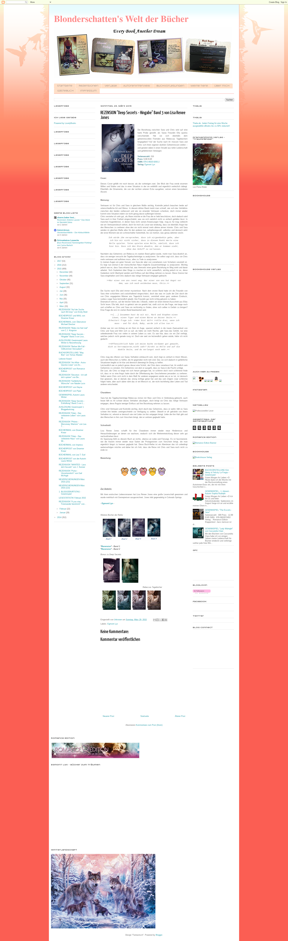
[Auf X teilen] (160, 619)
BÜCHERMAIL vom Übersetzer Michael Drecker (72, 323)
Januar (63, 512)
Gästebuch (65, 91)
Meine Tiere (199, 86)
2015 (59, 269)
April (62, 302)
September (65, 283)
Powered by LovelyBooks (65, 123)
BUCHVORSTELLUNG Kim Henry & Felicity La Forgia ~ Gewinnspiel (217, 472)
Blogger (159, 935)
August (63, 287)
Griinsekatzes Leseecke (68, 240)
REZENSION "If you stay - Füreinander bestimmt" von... (72, 502)
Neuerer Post (108, 716)
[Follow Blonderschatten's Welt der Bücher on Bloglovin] (202, 593)
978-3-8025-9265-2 (151, 162)
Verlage (111, 86)
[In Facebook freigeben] (163, 619)
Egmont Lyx (150, 164)
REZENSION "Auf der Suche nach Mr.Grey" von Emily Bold (73, 310)
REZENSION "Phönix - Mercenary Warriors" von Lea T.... (72, 424)
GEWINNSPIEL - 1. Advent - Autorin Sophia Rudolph (217, 492)
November (64, 276)
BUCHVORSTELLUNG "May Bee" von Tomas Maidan (71, 354)
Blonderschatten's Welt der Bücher (121, 18)
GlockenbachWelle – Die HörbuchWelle (73, 233)
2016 (59, 265)
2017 (59, 261)
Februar (63, 509)
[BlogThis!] (157, 619)
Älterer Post (180, 716)
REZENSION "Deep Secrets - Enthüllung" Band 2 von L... (72, 402)
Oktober (63, 280)
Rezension (106, 546)
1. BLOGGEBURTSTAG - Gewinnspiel (70, 493)
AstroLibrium (63, 230)
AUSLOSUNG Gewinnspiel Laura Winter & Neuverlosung (73, 341)
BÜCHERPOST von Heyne (70, 387)
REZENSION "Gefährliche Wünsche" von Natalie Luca (72, 382)
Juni (62, 295)
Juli (61, 291)
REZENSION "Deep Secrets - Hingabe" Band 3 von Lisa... (72, 335)
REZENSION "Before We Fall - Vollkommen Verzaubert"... (72, 347)
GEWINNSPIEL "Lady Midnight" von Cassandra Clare (219, 529)
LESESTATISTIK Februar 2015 (72, 498)
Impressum (88, 91)
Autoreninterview (136, 86)
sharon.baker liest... (66, 217)
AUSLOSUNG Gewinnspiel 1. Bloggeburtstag (71, 408)
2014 (59, 517)
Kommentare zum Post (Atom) (149, 725)
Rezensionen (88, 86)
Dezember (64, 272)
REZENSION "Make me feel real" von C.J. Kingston (73, 329)
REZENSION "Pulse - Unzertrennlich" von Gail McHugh (70, 473)
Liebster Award (65, 359)
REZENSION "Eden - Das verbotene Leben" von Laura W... (72, 415)
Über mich (222, 86)
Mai (61, 299)
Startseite (64, 86)
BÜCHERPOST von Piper (70, 391)
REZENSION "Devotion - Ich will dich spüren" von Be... (73, 376)
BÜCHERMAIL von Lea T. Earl (72, 455)
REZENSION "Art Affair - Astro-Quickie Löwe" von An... (72, 363)
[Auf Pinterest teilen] (165, 619)
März (62, 306)
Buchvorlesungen (170, 86)
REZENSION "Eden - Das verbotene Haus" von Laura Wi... (72, 438)
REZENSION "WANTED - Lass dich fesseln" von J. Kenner (72, 466)
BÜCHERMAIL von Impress (71, 445)
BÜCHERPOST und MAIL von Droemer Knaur (72, 317)
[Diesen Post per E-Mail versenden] (154, 619)
